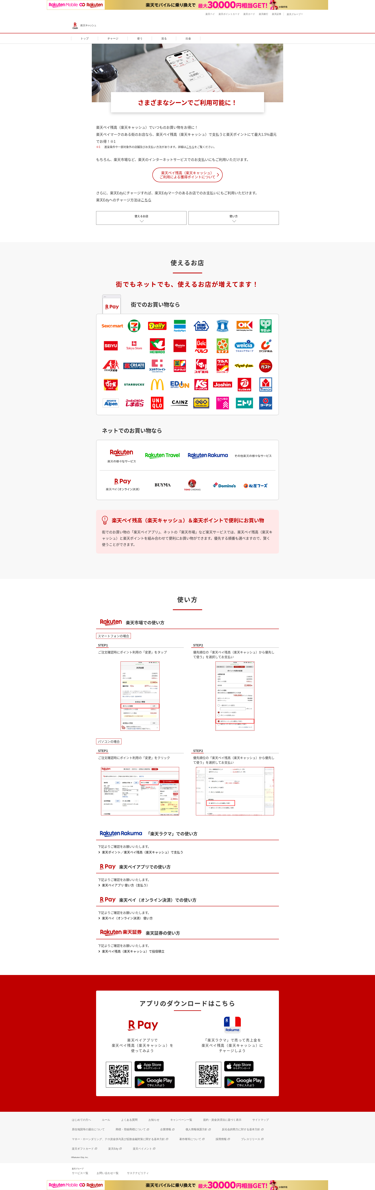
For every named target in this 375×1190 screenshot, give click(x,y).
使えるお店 (141, 216)
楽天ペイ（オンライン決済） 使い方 (127, 918)
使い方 (233, 216)
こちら (190, 147)
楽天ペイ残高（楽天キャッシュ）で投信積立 (133, 951)
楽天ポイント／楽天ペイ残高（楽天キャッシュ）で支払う (142, 852)
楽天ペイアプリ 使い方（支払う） (126, 885)
